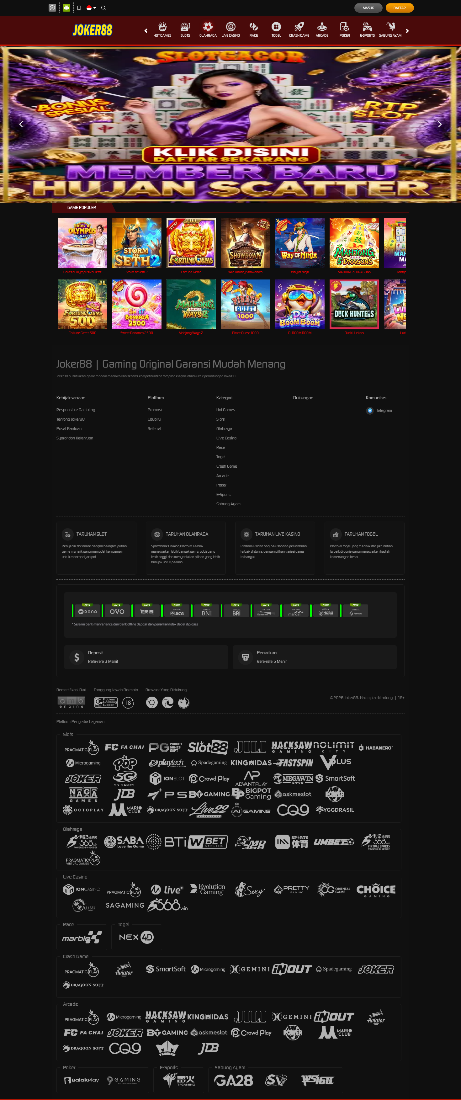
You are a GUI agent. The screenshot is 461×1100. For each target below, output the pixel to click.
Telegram (384, 410)
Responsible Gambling (75, 409)
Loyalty (154, 419)
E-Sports (367, 35)
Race (254, 35)
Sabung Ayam (390, 35)
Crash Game (299, 35)
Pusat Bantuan (69, 428)
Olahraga (208, 35)
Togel (276, 35)
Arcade (322, 35)
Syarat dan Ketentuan (74, 438)
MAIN (86, 243)
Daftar (400, 8)
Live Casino (231, 35)
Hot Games (162, 35)
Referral (154, 428)
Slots (185, 35)
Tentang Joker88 (70, 419)
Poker (345, 35)
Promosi (155, 409)
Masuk (368, 8)
